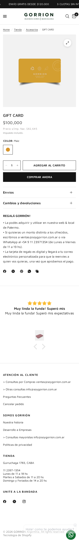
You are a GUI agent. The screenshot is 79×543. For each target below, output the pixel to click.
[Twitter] (17, 501)
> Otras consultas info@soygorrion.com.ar (30, 389)
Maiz (8, 149)
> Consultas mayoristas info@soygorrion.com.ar (33, 437)
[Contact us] (71, 535)
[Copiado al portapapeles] (37, 271)
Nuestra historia (13, 422)
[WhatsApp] (30, 271)
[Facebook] (5, 271)
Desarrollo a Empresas (17, 429)
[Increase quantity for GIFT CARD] (17, 165)
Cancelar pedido (13, 404)
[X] (14, 271)
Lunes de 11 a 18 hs (15, 473)
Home (6, 29)
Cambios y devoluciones (22, 203)
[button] (36, 346)
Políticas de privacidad (17, 444)
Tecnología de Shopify (17, 535)
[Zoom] (67, 43)
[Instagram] (26, 501)
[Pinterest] (22, 271)
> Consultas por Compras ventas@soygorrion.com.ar (37, 381)
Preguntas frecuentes (17, 396)
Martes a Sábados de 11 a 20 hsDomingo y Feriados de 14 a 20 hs (25, 478)
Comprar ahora (39, 177)
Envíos (8, 192)
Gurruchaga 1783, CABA (18, 462)
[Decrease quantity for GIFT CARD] (6, 165)
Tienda (18, 29)
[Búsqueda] (67, 16)
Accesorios (32, 29)
